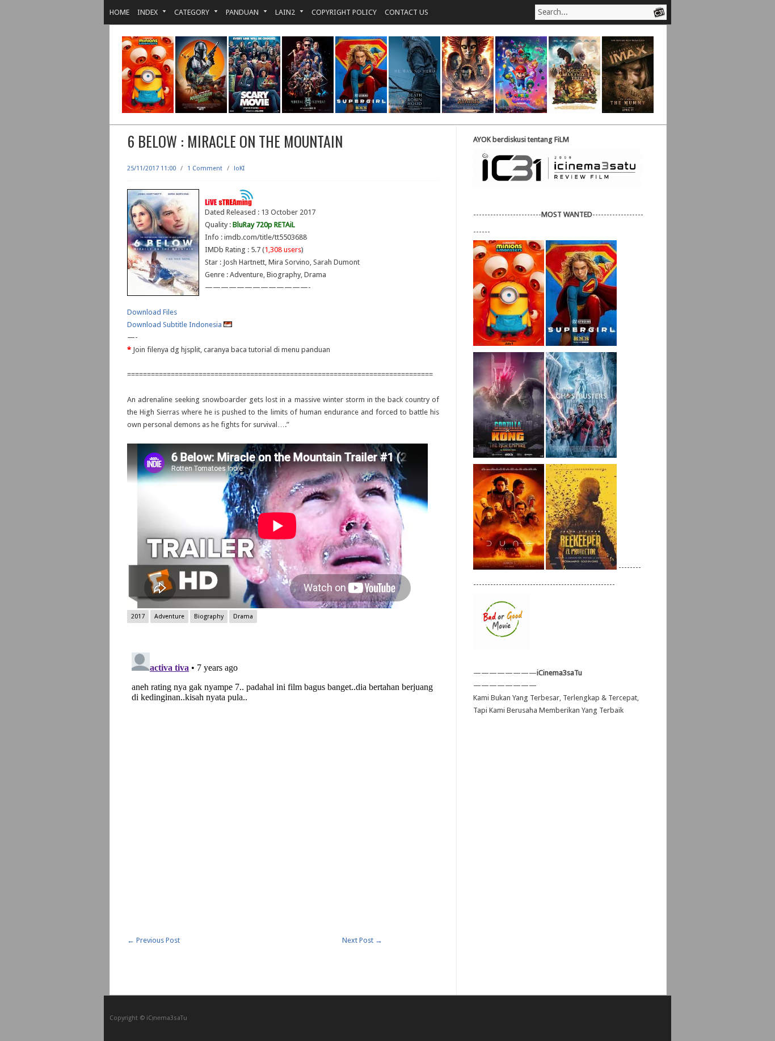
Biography (209, 616)
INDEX (143, 12)
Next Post (362, 940)
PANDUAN (238, 12)
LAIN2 (281, 12)
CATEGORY (187, 12)
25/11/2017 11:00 (151, 168)
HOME (119, 12)
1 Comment (204, 168)
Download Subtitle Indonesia (175, 324)
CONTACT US (406, 12)
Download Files (152, 312)
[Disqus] (283, 790)
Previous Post (153, 940)
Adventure (169, 616)
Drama (243, 616)
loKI (239, 168)
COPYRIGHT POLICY (344, 12)
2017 (138, 616)
